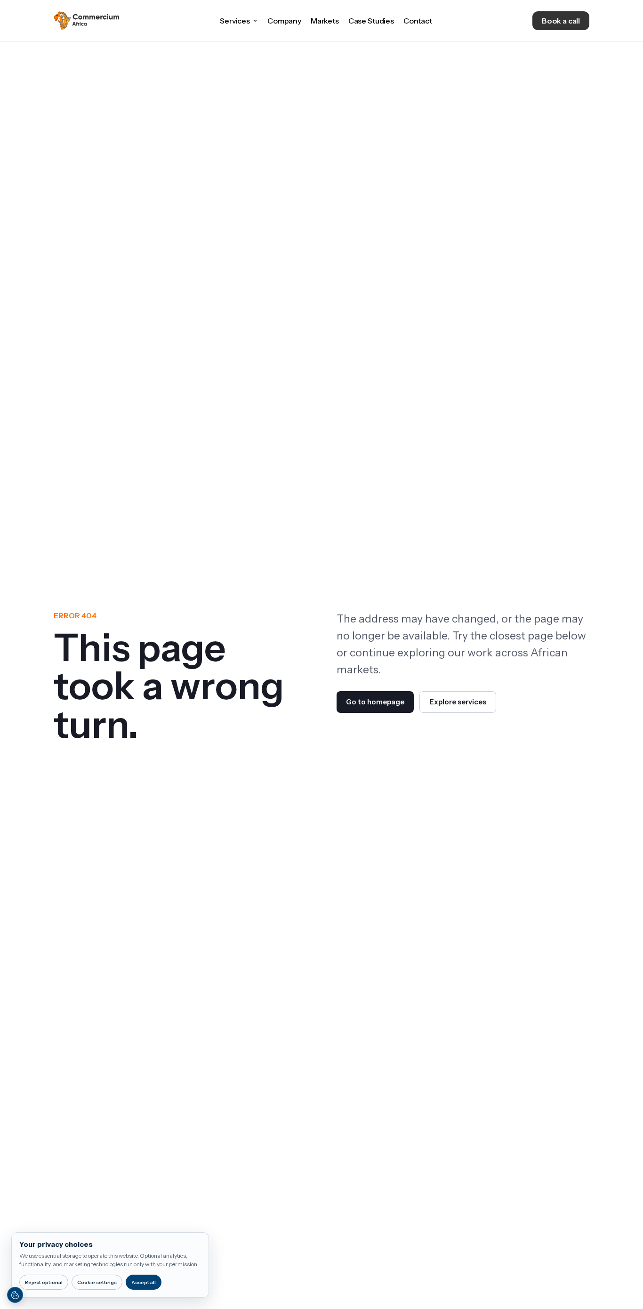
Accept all (143, 1282)
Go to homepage (375, 701)
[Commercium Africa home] (87, 20)
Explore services (457, 701)
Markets (325, 20)
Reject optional (44, 1282)
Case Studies (371, 20)
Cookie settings (97, 1282)
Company (284, 20)
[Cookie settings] (15, 1295)
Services (235, 20)
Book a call (561, 20)
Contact (417, 20)
